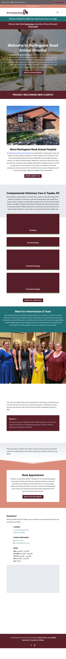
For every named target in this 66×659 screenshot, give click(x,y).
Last (22, 574)
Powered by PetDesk (37, 640)
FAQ (55, 19)
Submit (13, 588)
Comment (12, 585)
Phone (11, 578)
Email (11, 576)
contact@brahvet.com (19, 2)
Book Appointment (33, 73)
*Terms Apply (33, 27)
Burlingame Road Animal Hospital (21, 55)
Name (11, 569)
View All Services (33, 300)
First (22, 571)
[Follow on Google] (34, 645)
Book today (29, 24)
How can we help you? (17, 583)
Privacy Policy (42, 638)
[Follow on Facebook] (31, 645)
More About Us (33, 176)
